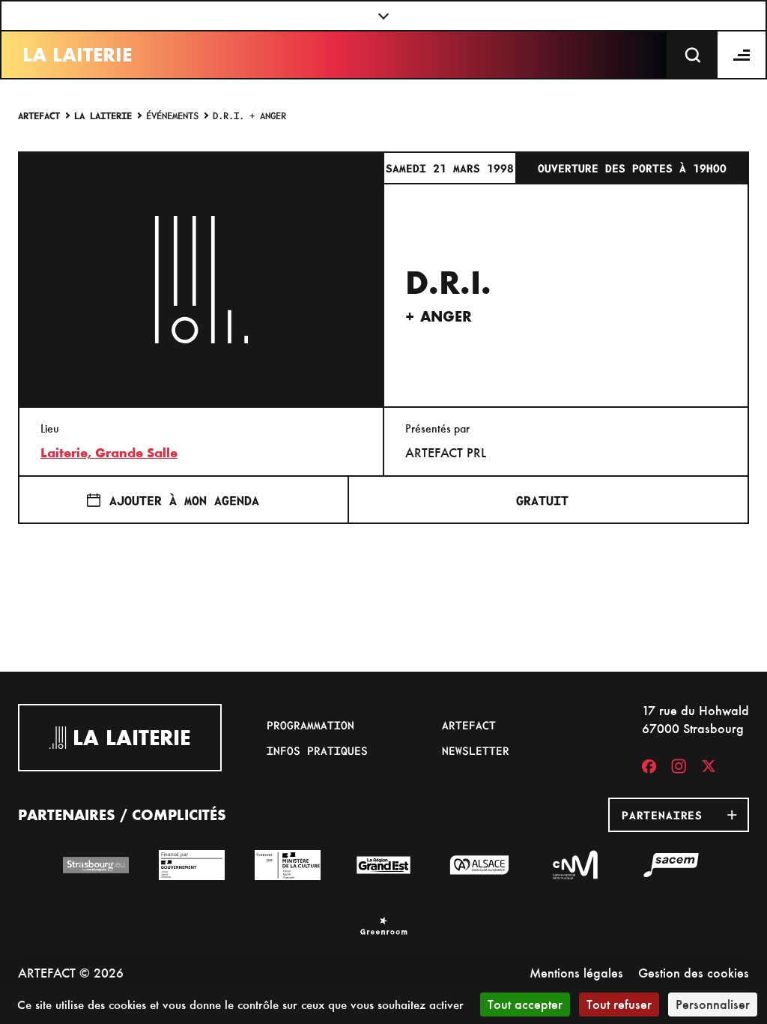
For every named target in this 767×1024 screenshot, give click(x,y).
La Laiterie (77, 55)
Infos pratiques (317, 750)
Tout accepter (525, 1004)
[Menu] (742, 54)
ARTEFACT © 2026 (71, 973)
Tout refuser (619, 1004)
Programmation (310, 724)
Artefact (39, 115)
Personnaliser (713, 1004)
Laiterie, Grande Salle (109, 453)
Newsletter (475, 750)
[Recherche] (693, 54)
